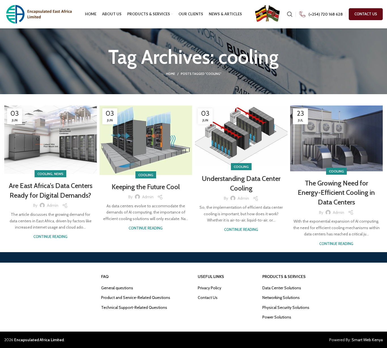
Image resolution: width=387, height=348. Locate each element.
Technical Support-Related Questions (134, 307)
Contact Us (365, 14)
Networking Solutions (281, 297)
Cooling (44, 174)
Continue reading (50, 237)
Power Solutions (276, 317)
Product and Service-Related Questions (135, 297)
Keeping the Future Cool (146, 187)
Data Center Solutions (281, 287)
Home (170, 74)
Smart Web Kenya (367, 339)
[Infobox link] (321, 14)
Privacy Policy (209, 287)
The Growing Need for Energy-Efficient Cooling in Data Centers (336, 192)
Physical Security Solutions (285, 307)
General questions (117, 287)
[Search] (289, 14)
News (58, 174)
